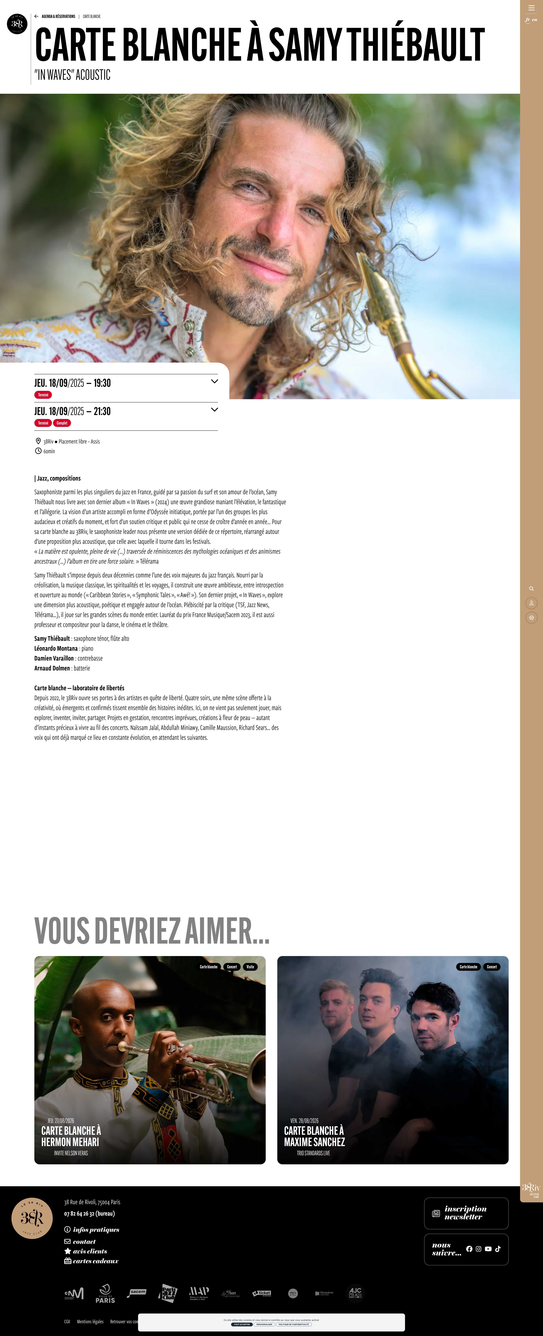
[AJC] (355, 1293)
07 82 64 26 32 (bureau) (89, 1213)
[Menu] (532, 8)
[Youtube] (488, 1249)
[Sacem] (136, 1293)
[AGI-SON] (230, 1293)
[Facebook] (469, 1249)
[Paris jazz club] (168, 1293)
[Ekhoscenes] (324, 1293)
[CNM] (74, 1293)
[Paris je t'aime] (293, 1293)
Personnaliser (264, 1324)
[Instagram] (478, 1249)
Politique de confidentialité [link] (294, 1324)
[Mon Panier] (531, 617)
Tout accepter (242, 1324)
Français (528, 20)
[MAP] (199, 1293)
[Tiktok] (498, 1249)
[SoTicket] (262, 1293)
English (534, 20)
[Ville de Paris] (105, 1293)
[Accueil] (17, 49)
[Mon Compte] (531, 603)
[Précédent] (36, 18)
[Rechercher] (531, 588)
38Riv (48, 441)
